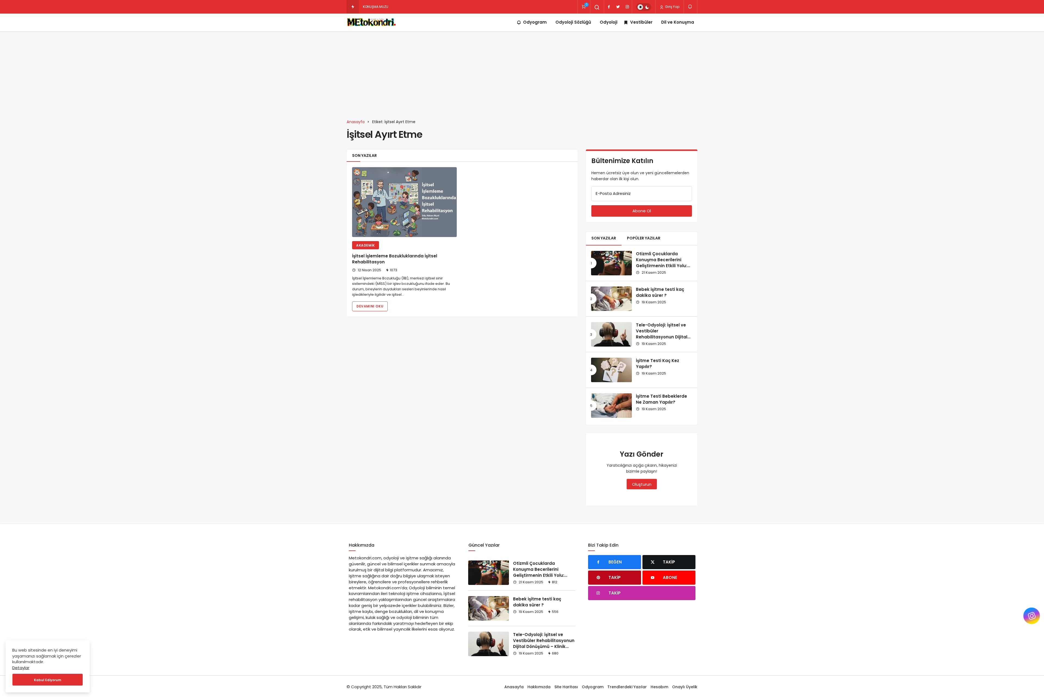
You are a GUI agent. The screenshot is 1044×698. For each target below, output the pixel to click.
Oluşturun (641, 484)
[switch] (643, 7)
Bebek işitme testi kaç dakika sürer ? (660, 292)
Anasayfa (514, 687)
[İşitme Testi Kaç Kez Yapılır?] (611, 370)
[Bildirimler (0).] (690, 6)
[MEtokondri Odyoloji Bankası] (372, 22)
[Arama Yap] (597, 7)
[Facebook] (608, 7)
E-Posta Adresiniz (613, 193)
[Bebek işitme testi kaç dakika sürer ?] (611, 298)
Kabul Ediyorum (47, 680)
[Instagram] (627, 7)
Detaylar (20, 668)
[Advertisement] (522, 72)
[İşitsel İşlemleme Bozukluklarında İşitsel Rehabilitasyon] (404, 202)
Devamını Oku (369, 306)
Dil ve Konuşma (677, 22)
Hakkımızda (539, 687)
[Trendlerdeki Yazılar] (353, 7)
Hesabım (659, 687)
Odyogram (535, 22)
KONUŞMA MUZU (375, 6)
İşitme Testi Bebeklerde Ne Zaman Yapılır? (661, 399)
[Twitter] (618, 7)
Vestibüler (641, 22)
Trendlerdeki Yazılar (627, 687)
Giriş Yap (671, 6)
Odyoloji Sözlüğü (573, 22)
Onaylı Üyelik (684, 687)
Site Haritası (566, 687)
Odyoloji (608, 22)
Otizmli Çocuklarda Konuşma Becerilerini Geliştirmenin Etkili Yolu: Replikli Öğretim (661, 262)
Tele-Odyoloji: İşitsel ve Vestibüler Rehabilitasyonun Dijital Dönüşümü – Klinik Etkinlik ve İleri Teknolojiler (663, 336)
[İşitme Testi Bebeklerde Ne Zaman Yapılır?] (611, 405)
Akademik (365, 245)
